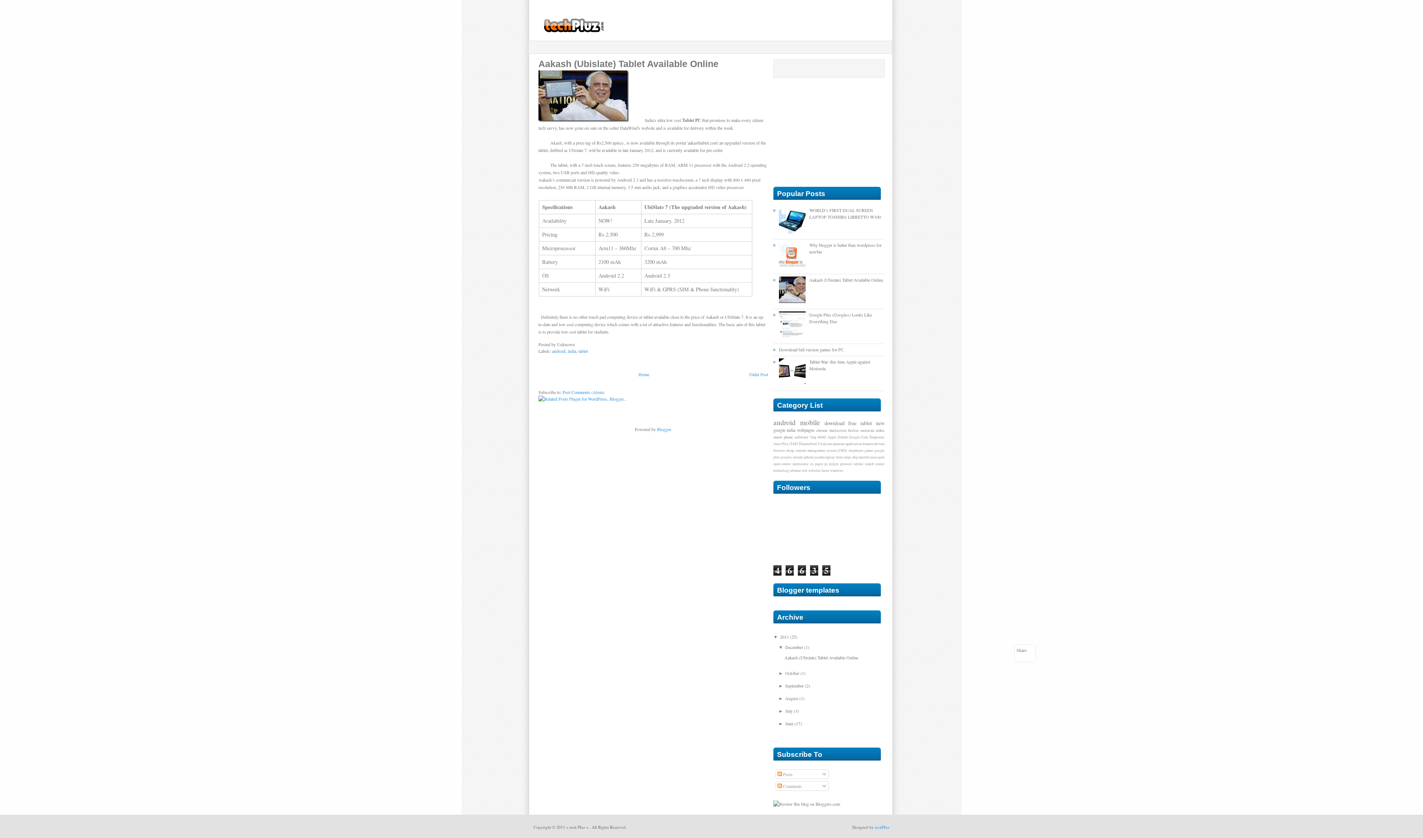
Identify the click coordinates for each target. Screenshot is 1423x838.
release (858, 463)
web (804, 470)
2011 (784, 637)
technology (781, 470)
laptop (830, 457)
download (835, 423)
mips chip (851, 457)
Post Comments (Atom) (583, 392)
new (880, 423)
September (794, 686)
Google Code (858, 437)
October (792, 673)
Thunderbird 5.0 (810, 443)
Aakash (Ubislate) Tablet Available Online (846, 280)
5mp (813, 437)
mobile (810, 422)
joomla (820, 457)
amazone (839, 443)
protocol (846, 463)
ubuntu (795, 470)
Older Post (758, 374)
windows (836, 470)
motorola (867, 430)
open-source (782, 463)
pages (819, 463)
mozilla (864, 457)
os (811, 463)
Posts (787, 774)
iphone (809, 457)
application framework (862, 443)
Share (1021, 650)
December (794, 647)
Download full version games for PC (811, 349)
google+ (786, 457)
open (881, 457)
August (791, 698)
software (802, 437)
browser (779, 450)
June (789, 723)
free (852, 423)
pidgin (834, 463)
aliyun (827, 443)
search (869, 463)
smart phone (783, 437)
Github (842, 437)
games (869, 450)
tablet (583, 351)
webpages (806, 430)
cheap (790, 450)
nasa (873, 457)
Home (643, 374)
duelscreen (837, 430)
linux (839, 457)
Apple (831, 437)
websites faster (818, 470)
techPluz (882, 827)
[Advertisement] (712, 47)
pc (826, 463)
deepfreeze (856, 450)
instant (798, 457)
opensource (800, 463)
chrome (822, 430)
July (789, 711)
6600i (822, 437)
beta (882, 443)
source (880, 463)
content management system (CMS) (822, 450)
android (558, 351)
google (779, 430)
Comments (792, 786)
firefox (853, 430)
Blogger (664, 429)
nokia (880, 430)
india (572, 351)
